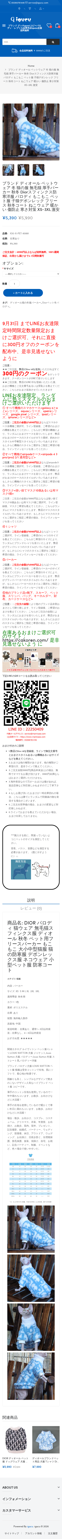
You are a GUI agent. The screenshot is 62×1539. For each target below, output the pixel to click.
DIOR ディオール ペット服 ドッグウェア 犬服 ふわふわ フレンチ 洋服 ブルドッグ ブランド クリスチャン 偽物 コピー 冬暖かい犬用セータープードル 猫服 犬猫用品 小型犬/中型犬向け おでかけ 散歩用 (16, 1460)
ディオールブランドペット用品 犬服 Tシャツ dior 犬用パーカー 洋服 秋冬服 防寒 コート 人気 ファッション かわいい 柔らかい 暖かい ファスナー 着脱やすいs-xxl (45, 1460)
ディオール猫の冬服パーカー (25, 302)
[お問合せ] (19, 8)
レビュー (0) (31, 908)
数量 (4, 283)
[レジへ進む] (30, 8)
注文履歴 (53, 1533)
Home (31, 65)
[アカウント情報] (41, 8)
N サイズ (9, 268)
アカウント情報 (33, 1533)
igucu (30, 1526)
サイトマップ (12, 1533)
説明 (31, 900)
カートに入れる (24, 293)
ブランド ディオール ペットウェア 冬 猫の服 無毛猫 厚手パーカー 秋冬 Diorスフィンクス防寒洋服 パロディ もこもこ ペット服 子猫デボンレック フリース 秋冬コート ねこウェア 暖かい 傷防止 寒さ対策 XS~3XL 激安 (31, 77)
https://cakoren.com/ (25, 639)
